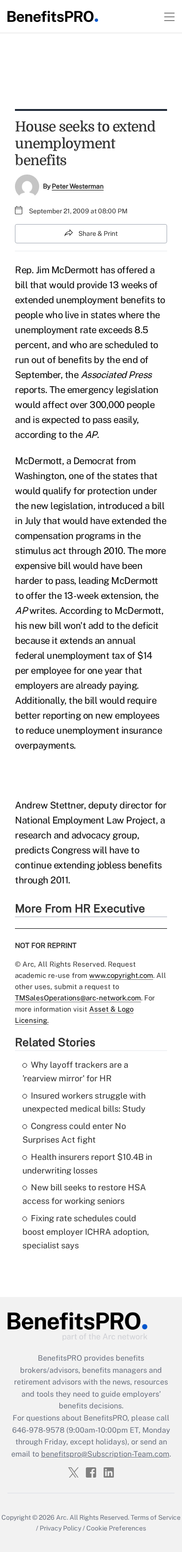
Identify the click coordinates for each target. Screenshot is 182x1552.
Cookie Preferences (116, 1528)
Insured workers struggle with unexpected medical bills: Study (84, 1102)
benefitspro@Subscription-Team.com (105, 1454)
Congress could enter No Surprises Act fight (74, 1132)
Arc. (62, 1517)
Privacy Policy (60, 1528)
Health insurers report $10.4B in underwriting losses (87, 1163)
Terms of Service (156, 1517)
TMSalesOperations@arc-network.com (78, 998)
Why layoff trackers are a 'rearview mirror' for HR (75, 1071)
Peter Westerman (78, 186)
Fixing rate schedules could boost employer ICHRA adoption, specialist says (85, 1231)
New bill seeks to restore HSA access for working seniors (84, 1194)
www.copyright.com (121, 975)
